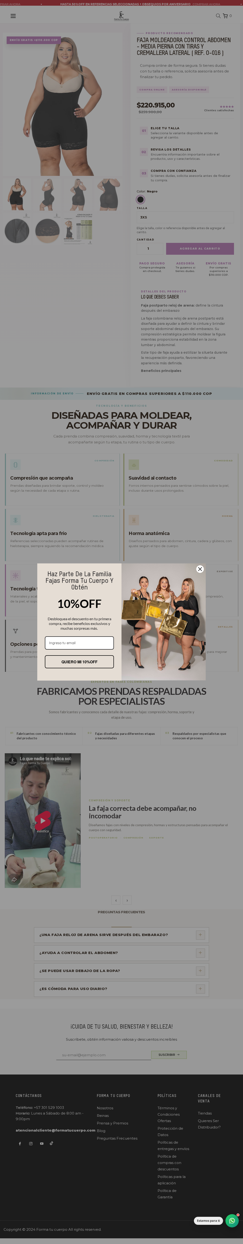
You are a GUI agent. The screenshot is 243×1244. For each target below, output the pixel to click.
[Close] (200, 569)
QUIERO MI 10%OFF (79, 661)
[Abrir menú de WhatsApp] (232, 1220)
